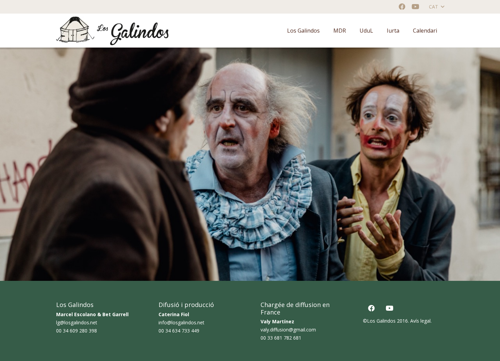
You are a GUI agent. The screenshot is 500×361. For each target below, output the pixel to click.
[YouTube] (415, 7)
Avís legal (420, 321)
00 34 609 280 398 (76, 330)
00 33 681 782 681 (281, 338)
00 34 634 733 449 (179, 330)
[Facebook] (402, 7)
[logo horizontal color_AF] (112, 30)
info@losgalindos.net (181, 322)
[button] (436, 7)
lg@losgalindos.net (76, 322)
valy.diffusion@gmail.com (288, 329)
